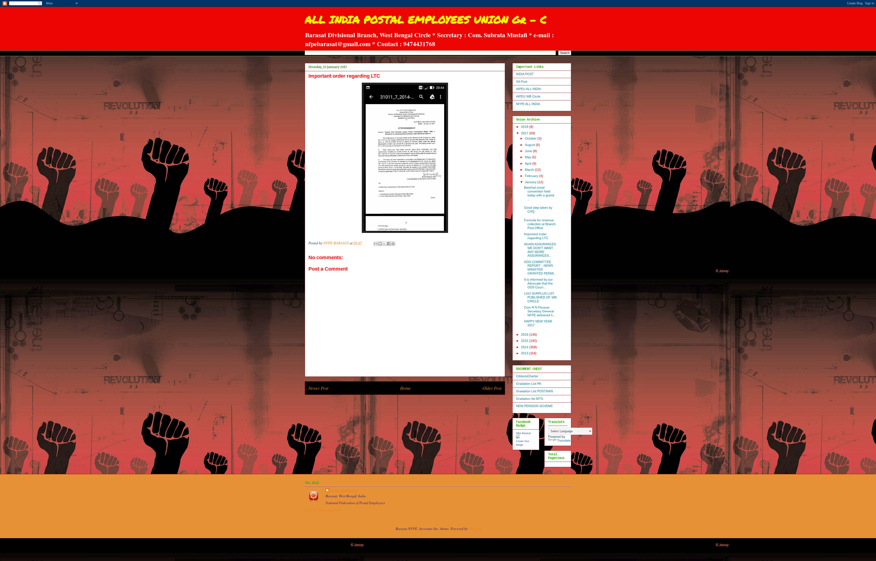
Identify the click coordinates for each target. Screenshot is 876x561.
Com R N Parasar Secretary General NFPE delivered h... (539, 311)
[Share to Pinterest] (393, 243)
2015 (525, 340)
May (528, 157)
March (530, 169)
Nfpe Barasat (523, 433)
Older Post (491, 388)
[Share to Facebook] (388, 243)
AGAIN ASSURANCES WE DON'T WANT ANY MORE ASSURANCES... (540, 249)
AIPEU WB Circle (528, 96)
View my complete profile (323, 509)
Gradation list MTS (529, 398)
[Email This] (375, 243)
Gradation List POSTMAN (534, 391)
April (528, 163)
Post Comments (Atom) (415, 401)
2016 (525, 334)
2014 (525, 347)
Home (405, 388)
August (530, 145)
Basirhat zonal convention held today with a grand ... (539, 193)
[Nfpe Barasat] (518, 437)
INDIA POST (525, 74)
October (531, 138)
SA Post (521, 81)
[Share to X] (384, 243)
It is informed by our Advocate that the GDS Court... (538, 283)
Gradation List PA (528, 383)
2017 (525, 133)
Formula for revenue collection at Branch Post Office (540, 224)
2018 (525, 127)
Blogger (474, 528)
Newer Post (318, 388)
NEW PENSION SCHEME (534, 406)
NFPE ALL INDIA (528, 104)
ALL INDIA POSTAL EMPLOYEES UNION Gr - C (426, 19)
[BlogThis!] (380, 243)
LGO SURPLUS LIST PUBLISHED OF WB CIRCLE (540, 297)
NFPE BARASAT (343, 490)
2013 (525, 353)
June (529, 151)
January (531, 182)
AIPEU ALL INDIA (528, 89)
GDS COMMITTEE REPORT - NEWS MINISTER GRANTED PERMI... (540, 267)
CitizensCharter (527, 376)
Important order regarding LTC (536, 236)
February (532, 176)
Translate (564, 440)
